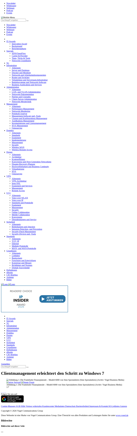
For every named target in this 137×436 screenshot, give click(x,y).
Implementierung (19, 140)
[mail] (5, 392)
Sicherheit (10, 222)
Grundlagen (11, 251)
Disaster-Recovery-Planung (23, 164)
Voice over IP (17, 200)
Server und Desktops (20, 70)
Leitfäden (16, 256)
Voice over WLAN (20, 198)
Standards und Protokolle (22, 203)
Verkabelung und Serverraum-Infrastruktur (30, 80)
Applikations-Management (23, 121)
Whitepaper (11, 27)
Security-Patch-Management (24, 231)
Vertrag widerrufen (34, 406)
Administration (12, 87)
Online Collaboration (21, 212)
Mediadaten (60, 406)
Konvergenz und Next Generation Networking (31, 162)
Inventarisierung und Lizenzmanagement (29, 123)
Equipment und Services (22, 186)
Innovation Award (19, 44)
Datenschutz (70, 406)
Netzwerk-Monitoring (21, 111)
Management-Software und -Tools (26, 116)
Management (11, 104)
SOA (14, 171)
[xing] (3, 392)
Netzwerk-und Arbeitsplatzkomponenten (29, 75)
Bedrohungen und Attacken (23, 227)
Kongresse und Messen (21, 263)
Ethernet (15, 243)
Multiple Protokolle (20, 246)
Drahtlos (10, 130)
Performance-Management (23, 109)
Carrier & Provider (20, 56)
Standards (16, 135)
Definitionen (11, 270)
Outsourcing (17, 128)
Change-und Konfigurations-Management (29, 118)
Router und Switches (20, 77)
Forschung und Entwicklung (24, 260)
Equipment (16, 138)
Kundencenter (48, 406)
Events (9, 34)
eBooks (9, 272)
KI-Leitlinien (114, 406)
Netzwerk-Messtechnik (21, 101)
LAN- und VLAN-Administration (26, 92)
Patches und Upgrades (21, 97)
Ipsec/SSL (16, 183)
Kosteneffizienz (18, 159)
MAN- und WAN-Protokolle (24, 248)
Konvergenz (17, 217)
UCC (8, 193)
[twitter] (2, 392)
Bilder (9, 280)
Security (15, 145)
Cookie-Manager (8, 406)
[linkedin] (4, 392)
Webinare (10, 29)
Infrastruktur (11, 65)
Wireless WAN (18, 147)
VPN (8, 176)
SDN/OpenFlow (19, 53)
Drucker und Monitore (21, 73)
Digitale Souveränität (21, 268)
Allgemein (16, 68)
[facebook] (1, 392)
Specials (9, 51)
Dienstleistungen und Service (24, 219)
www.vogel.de (122, 415)
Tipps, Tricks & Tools (21, 58)
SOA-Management (20, 126)
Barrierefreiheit (82, 406)
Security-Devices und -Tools (24, 234)
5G (7, 63)
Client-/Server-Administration (24, 99)
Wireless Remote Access (22, 150)
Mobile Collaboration (21, 215)
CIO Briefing (12, 275)
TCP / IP (15, 241)
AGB (18, 406)
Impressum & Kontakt (99, 406)
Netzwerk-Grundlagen (21, 61)
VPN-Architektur (19, 181)
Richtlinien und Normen (22, 265)
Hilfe (23, 406)
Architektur (16, 157)
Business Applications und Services (27, 85)
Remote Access (18, 191)
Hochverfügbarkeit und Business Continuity (30, 166)
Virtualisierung (18, 169)
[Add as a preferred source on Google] (12, 402)
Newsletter (11, 25)
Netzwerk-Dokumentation (23, 94)
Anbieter (10, 277)
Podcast (9, 32)
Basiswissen (17, 258)
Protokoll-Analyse (19, 113)
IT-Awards (11, 41)
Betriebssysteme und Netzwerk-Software (29, 82)
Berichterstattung (19, 48)
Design (9, 152)
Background (17, 46)
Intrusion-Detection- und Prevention (27, 229)
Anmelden (5, 364)
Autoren (123, 406)
